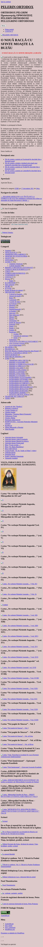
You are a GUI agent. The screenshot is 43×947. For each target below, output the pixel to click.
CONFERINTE (10, 275)
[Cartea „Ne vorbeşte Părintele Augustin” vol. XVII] (18, 667)
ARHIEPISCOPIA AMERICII (15, 254)
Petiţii (11, 281)
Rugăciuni (12, 332)
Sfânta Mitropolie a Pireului (14, 427)
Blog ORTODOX (11, 449)
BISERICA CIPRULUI (17, 366)
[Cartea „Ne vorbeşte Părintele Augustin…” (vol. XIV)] (19, 636)
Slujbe (15, 338)
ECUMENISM (10, 283)
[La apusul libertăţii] (8, 854)
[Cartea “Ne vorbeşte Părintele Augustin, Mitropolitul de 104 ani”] (2, 510)
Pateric (11, 326)
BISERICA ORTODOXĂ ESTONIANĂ (19, 267)
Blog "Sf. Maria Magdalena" (14, 447)
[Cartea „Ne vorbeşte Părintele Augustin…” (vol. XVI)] (19, 657)
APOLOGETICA (11, 252)
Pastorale (12, 324)
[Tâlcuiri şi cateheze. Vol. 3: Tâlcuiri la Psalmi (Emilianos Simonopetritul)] (21, 866)
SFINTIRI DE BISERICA (14, 357)
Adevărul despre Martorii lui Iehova (17, 441)
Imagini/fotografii (15, 309)
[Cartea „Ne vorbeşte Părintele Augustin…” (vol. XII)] (19, 615)
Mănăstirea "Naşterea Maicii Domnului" (18, 414)
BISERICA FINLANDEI (17, 370)
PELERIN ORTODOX (17, 7)
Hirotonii (12, 305)
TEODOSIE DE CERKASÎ (14, 396)
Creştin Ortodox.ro (11, 410)
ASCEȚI (8, 258)
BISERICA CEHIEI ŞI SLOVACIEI (21, 364)
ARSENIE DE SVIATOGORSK (16, 256)
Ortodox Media (10, 418)
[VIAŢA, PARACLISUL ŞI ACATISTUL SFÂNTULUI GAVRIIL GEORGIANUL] (8, 490)
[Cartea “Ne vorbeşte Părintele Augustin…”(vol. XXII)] (19, 720)
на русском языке (15, 345)
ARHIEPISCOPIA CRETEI (18, 360)
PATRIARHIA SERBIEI (17, 393)
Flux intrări (8, 926)
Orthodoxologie (10, 452)
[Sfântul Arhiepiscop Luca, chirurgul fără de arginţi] (18, 877)
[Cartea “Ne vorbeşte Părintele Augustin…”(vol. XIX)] (19, 688)
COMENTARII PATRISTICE (15, 273)
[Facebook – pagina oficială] (7, 232)
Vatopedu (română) (11, 458)
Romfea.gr (8, 425)
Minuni (11, 317)
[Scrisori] (4, 821)
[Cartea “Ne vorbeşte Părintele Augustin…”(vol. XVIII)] (20, 678)
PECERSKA (9, 347)
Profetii (11, 330)
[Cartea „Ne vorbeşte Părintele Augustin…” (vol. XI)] (4, 605)
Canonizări (12, 300)
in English (12, 311)
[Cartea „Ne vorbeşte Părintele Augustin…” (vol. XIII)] (19, 626)
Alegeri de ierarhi (15, 296)
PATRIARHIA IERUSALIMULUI (21, 387)
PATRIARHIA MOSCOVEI (18, 389)
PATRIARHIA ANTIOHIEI (18, 379)
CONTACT (9, 31)
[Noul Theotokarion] (8, 885)
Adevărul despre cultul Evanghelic (16, 439)
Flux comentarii (10, 927)
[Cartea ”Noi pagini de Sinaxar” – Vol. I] (14, 728)
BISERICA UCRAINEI (17, 375)
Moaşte (11, 319)
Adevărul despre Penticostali (14, 443)
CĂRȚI (7, 271)
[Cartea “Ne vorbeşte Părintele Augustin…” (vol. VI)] (2, 552)
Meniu (3, 26)
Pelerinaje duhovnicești (12, 420)
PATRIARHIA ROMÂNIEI (18, 391)
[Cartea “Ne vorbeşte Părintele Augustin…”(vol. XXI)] (19, 709)
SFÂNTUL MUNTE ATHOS (19, 394)
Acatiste (16, 334)
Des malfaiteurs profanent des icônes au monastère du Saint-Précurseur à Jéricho (21, 199)
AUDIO (8, 262)
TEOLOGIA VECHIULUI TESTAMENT (23, 341)
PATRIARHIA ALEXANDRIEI (20, 377)
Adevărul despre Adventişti (14, 437)
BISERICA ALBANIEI (17, 362)
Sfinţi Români (9, 429)
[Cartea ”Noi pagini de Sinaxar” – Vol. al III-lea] (17, 744)
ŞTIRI (17, 188)
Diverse (7, 279)
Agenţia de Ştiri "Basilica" (13, 406)
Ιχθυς (38, 188)
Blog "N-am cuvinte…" (13, 445)
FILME (7, 286)
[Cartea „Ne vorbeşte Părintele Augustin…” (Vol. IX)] (19, 584)
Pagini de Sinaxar (15, 322)
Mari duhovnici (14, 315)
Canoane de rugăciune (20, 336)
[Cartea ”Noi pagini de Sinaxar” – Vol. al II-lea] (17, 736)
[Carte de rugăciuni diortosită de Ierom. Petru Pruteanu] (19, 904)
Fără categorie (9, 285)
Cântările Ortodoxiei (16, 264)
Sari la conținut (6, 2)
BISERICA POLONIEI (17, 374)
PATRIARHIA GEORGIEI (18, 385)
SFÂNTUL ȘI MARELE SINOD (16, 353)
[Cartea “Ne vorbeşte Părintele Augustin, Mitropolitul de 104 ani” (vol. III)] (2, 521)
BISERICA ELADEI (16, 368)
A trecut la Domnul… (16, 294)
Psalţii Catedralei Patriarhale (14, 456)
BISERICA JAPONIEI (17, 372)
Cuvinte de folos (14, 302)
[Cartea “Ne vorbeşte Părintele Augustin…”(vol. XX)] (19, 699)
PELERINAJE (10, 349)
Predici (11, 328)
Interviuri (12, 313)
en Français (13, 303)
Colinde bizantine (15, 266)
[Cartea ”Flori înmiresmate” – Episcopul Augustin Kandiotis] (21, 767)
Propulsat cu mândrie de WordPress (12, 933)
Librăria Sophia (10, 412)
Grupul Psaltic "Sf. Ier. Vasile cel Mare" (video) (20, 451)
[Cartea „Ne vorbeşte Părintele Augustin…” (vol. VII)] (2, 563)
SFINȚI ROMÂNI (11, 355)
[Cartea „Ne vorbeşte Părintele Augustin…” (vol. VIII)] (2, 573)
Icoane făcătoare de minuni (14, 290)
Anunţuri (8, 250)
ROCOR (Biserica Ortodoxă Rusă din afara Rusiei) (22, 351)
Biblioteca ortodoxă (11, 408)
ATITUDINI (9, 260)
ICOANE (8, 288)
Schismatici (13, 339)
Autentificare (5, 915)
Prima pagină (9, 29)
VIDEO (7, 398)
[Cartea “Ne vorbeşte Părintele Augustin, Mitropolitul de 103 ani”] (2, 500)
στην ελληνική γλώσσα (17, 343)
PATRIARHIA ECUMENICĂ (19, 383)
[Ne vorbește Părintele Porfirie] (12, 893)
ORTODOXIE (10, 292)
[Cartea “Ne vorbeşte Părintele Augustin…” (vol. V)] (2, 542)
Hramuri (12, 307)
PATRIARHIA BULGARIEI (19, 381)
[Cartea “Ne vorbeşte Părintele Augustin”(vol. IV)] (2, 531)
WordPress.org (10, 929)
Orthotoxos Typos (11, 416)
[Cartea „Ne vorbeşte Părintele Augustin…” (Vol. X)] (19, 594)
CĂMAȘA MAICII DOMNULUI (16, 269)
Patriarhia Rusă (10, 454)
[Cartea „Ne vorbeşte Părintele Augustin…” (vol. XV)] (19, 646)
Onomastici (13, 321)
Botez (11, 298)
